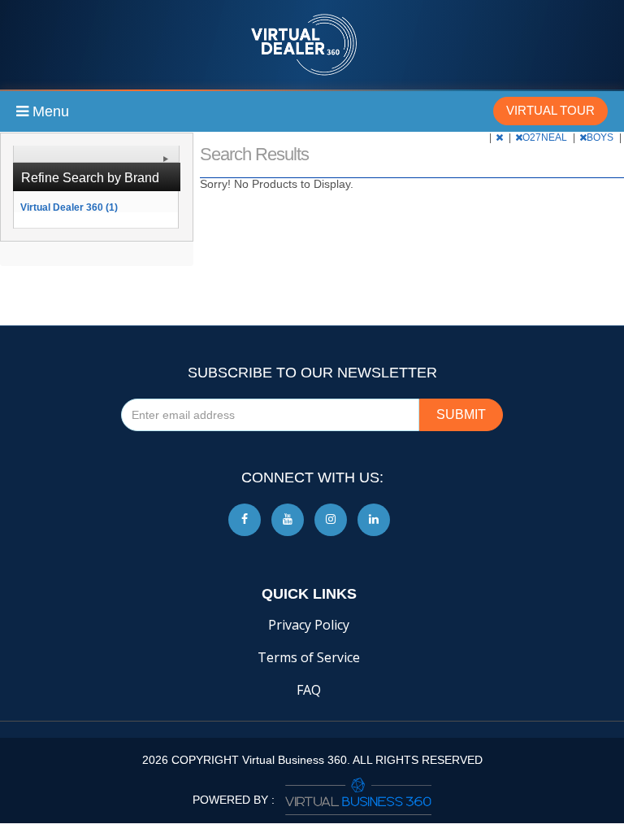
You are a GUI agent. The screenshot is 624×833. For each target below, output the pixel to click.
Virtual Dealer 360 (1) (69, 207)
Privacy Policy (308, 625)
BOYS (601, 137)
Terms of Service (309, 657)
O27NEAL (546, 137)
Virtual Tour (550, 110)
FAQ (309, 690)
